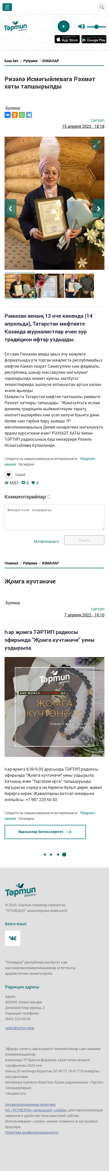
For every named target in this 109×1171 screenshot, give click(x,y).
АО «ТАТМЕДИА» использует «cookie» (36, 1110)
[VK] (12, 938)
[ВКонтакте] (8, 115)
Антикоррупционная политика (30, 1104)
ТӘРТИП (97, 120)
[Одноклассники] (15, 115)
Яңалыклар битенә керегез (40, 831)
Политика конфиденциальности (31, 1132)
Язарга (84, 540)
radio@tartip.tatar (19, 1027)
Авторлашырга (46, 541)
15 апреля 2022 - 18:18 (83, 126)
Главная (11, 563)
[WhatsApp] (22, 115)
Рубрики (30, 60)
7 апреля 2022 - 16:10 (84, 614)
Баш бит (12, 60)
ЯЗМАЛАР (50, 60)
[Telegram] (29, 115)
